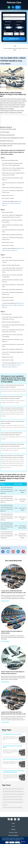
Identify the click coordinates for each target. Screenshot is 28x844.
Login (18, 7)
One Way (9, 21)
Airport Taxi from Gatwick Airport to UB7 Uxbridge (14, 758)
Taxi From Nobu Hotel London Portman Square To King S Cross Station (16, 49)
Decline (11, 842)
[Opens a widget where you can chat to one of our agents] (23, 841)
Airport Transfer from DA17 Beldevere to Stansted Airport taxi (13, 794)
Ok (6, 842)
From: (6, 15)
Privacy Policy (19, 842)
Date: (5, 31)
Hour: (15, 31)
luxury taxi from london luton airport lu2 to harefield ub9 (12, 796)
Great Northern (17, 203)
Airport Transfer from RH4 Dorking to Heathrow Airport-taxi (13, 788)
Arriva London (17, 364)
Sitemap (13, 829)
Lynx (5, 205)
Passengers (7, 24)
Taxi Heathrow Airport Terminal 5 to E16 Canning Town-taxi (13, 791)
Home (13, 823)
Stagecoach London (9, 305)
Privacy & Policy (13, 832)
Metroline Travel (20, 248)
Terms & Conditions (13, 835)
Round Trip (20, 21)
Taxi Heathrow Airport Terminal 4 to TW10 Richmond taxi (13, 799)
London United (8, 364)
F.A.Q (13, 826)
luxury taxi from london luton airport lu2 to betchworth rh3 (13, 802)
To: (6, 18)
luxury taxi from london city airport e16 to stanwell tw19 (12, 807)
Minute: (21, 31)
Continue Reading (5, 600)
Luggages (18, 24)
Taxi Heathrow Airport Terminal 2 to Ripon (12, 734)
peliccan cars (5, 804)
